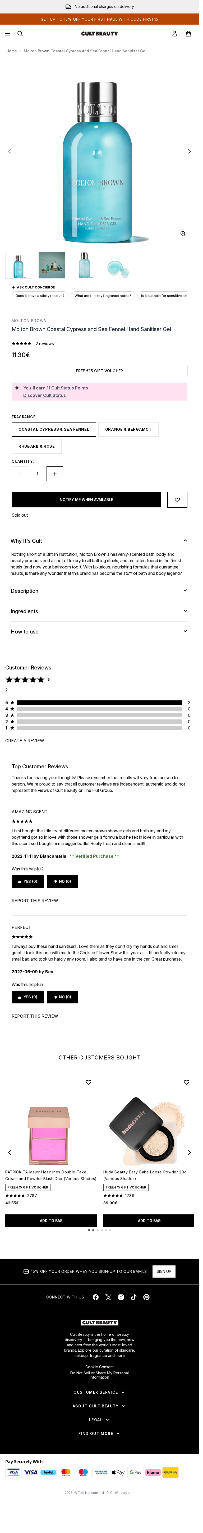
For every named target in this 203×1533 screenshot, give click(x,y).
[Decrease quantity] (20, 473)
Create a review (24, 740)
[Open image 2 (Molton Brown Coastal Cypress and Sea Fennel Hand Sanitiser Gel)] (52, 265)
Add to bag (51, 1220)
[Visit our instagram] (121, 1297)
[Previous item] (9, 1152)
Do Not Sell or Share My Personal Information (99, 1375)
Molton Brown (29, 320)
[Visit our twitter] (108, 1297)
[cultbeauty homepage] (99, 33)
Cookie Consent (99, 1367)
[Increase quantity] (55, 473)
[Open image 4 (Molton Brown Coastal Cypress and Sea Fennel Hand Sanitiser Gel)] (117, 265)
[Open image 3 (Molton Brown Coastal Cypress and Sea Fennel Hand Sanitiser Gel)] (84, 265)
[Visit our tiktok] (133, 1297)
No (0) (65, 881)
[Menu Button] (7, 33)
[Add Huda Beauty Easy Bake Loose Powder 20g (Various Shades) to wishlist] (186, 1082)
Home (11, 51)
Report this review (35, 900)
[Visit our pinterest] (146, 1297)
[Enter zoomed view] (183, 233)
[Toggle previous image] (9, 151)
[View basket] (188, 33)
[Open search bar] (20, 33)
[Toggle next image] (189, 151)
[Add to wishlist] (177, 500)
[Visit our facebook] (95, 1297)
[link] (174, 33)
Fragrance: (24, 417)
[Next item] (189, 1152)
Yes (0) (30, 881)
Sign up (164, 1271)
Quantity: (23, 461)
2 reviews (45, 343)
